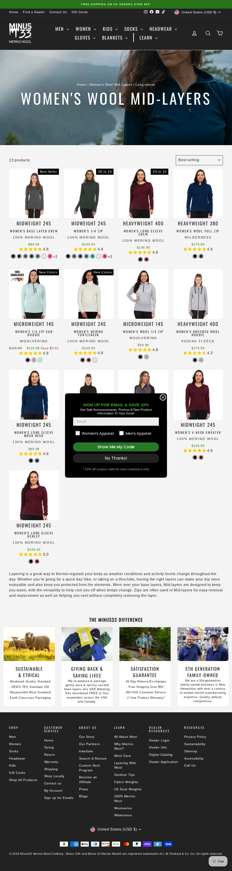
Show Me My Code (116, 447)
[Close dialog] (163, 397)
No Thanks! (116, 458)
